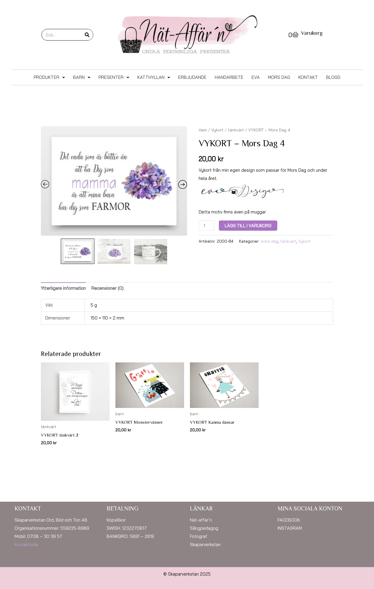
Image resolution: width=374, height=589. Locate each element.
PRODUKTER (46, 77)
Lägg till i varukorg (248, 225)
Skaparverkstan (205, 544)
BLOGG (333, 77)
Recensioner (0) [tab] (107, 288)
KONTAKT (308, 77)
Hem (203, 129)
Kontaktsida (26, 544)
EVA (256, 77)
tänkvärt (236, 129)
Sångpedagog (204, 528)
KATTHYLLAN (151, 77)
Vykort (217, 129)
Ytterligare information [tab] (63, 288)
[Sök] (87, 34)
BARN (79, 77)
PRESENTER (111, 77)
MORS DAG (279, 77)
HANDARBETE (229, 77)
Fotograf (198, 536)
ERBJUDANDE (192, 77)
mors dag (269, 241)
